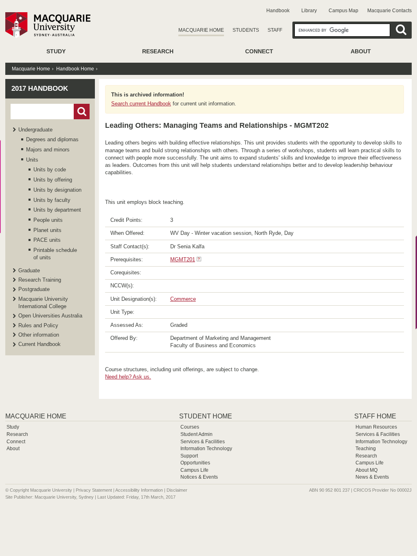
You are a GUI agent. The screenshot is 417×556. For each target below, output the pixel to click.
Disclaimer (177, 490)
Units (32, 160)
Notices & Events (199, 477)
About (361, 51)
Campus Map (343, 10)
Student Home (205, 416)
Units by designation (57, 190)
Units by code (49, 169)
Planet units (47, 230)
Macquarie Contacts (389, 10)
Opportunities (195, 463)
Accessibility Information (139, 490)
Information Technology (206, 448)
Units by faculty (51, 200)
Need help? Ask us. (128, 377)
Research (157, 51)
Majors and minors (48, 150)
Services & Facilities (202, 441)
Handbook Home (75, 68)
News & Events (372, 477)
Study (56, 51)
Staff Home (375, 416)
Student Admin (196, 434)
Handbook (278, 10)
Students (246, 30)
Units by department (57, 210)
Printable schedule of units (55, 253)
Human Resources (376, 427)
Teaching (366, 448)
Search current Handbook (141, 104)
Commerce (183, 299)
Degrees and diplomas (52, 139)
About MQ (366, 470)
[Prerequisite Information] (199, 259)
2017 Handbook (39, 88)
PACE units (47, 240)
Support (189, 456)
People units (48, 220)
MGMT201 (182, 259)
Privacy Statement (94, 490)
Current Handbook (39, 344)
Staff (275, 30)
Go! (82, 111)
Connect (259, 51)
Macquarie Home (201, 30)
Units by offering (52, 180)
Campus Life (194, 470)
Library (309, 10)
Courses (189, 427)
